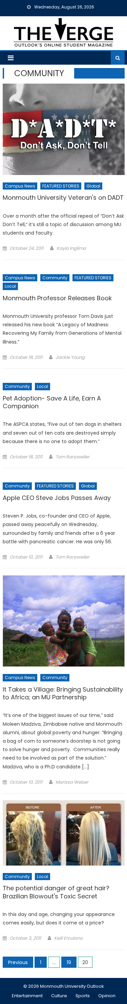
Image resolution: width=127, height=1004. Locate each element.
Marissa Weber (72, 782)
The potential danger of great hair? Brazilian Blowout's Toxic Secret (56, 892)
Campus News (20, 186)
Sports (83, 995)
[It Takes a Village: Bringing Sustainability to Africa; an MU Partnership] (64, 621)
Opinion (106, 995)
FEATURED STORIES (60, 186)
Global (93, 186)
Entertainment (27, 995)
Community (54, 278)
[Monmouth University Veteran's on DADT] (64, 129)
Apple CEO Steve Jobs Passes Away (57, 498)
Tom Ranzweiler (72, 457)
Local (10, 286)
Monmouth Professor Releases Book (57, 298)
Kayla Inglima (71, 248)
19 (69, 962)
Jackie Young (70, 357)
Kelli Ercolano (68, 938)
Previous (18, 962)
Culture (59, 995)
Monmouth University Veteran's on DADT (63, 198)
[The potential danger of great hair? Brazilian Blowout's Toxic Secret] (64, 833)
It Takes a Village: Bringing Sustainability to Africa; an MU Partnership (63, 693)
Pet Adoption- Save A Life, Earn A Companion (52, 402)
